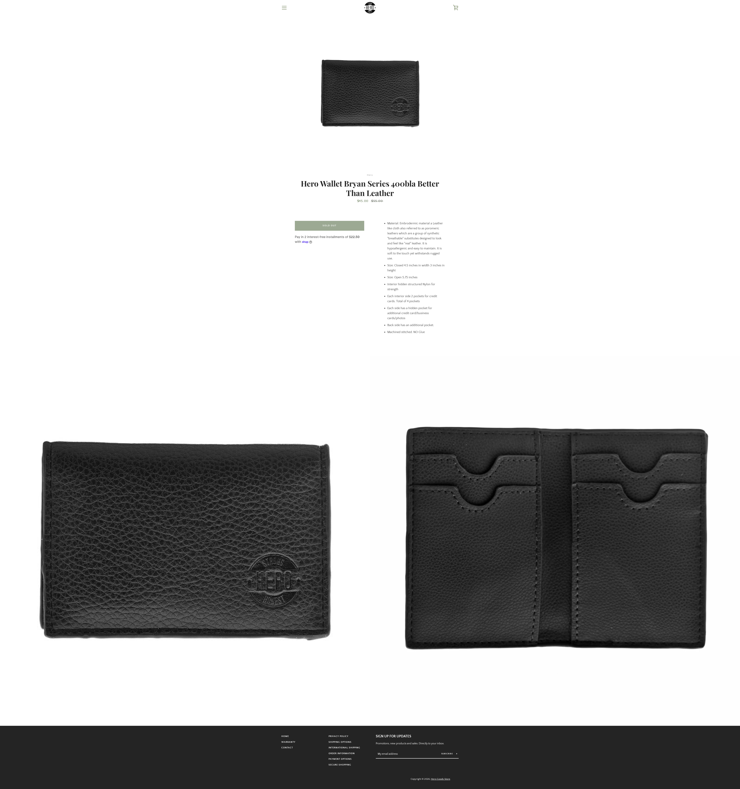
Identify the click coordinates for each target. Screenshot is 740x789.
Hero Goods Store (440, 779)
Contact (287, 747)
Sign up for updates (393, 736)
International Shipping (344, 747)
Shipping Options (340, 742)
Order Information (342, 753)
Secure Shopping (340, 765)
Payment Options (340, 759)
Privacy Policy (338, 736)
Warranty (288, 742)
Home (285, 736)
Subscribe (447, 754)
